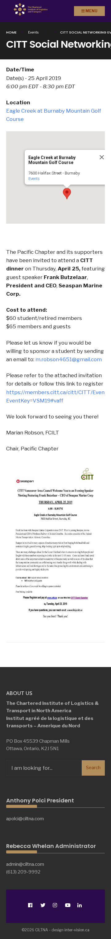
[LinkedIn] (79, 905)
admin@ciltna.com (25, 864)
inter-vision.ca (76, 930)
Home (11, 32)
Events (34, 178)
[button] (66, 194)
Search (93, 767)
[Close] (101, 157)
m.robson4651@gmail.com (68, 359)
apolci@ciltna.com (25, 818)
